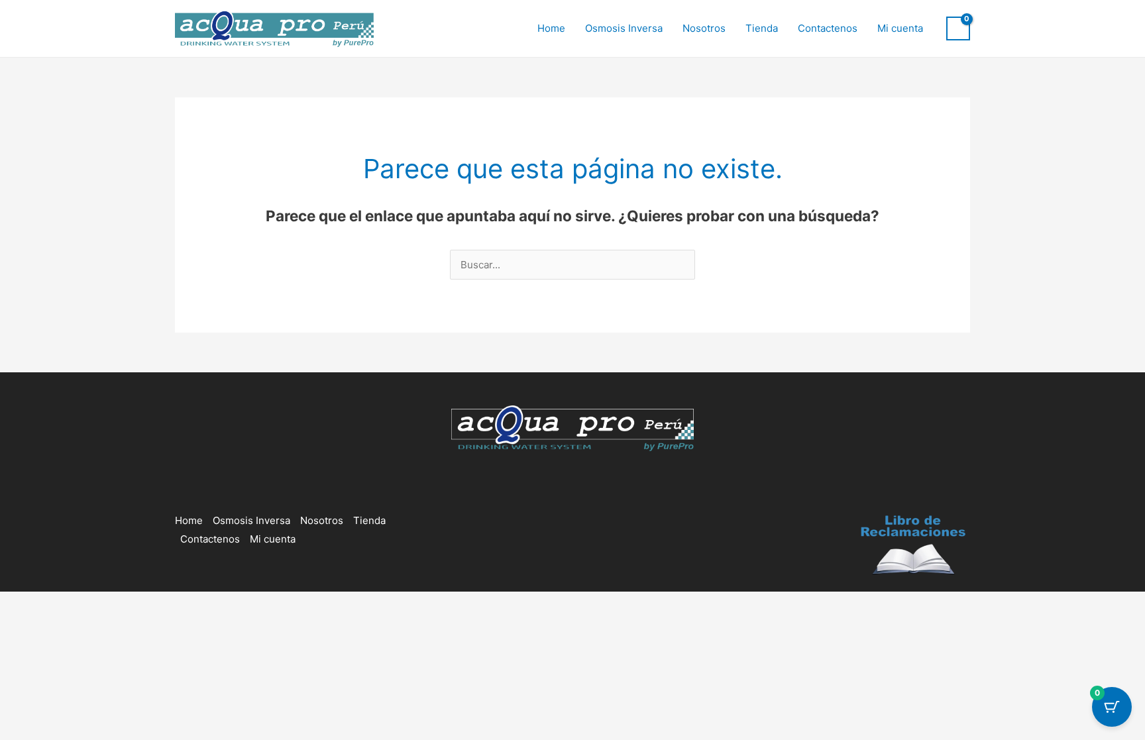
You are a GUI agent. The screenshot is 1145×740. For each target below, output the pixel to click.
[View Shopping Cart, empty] (958, 28)
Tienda (761, 28)
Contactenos (827, 28)
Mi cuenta (900, 28)
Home (551, 28)
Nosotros (704, 28)
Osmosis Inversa (624, 28)
